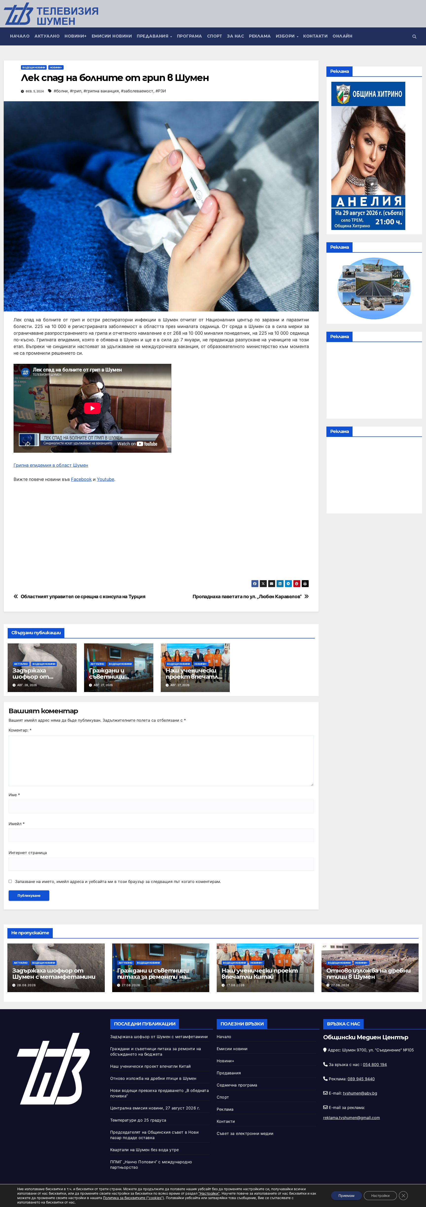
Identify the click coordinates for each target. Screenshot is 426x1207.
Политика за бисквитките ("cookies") (133, 1198)
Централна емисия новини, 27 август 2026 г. (155, 1107)
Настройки (380, 1195)
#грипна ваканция (101, 90)
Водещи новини (33, 67)
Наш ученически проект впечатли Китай (194, 676)
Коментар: (20, 730)
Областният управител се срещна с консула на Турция (83, 596)
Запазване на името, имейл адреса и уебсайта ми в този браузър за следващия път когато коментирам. (118, 881)
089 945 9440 (361, 1078)
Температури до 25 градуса (138, 1120)
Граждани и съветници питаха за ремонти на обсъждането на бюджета (159, 976)
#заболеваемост (137, 90)
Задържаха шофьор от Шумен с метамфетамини (53, 973)
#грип (75, 90)
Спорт (214, 36)
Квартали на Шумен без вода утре (144, 1149)
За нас (235, 36)
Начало (20, 36)
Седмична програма (237, 1085)
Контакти (315, 36)
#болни (61, 90)
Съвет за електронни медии (245, 1133)
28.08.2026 (26, 985)
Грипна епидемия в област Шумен (51, 465)
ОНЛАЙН (342, 36)
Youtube (105, 479)
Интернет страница (28, 852)
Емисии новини (112, 36)
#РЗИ (161, 90)
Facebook (81, 479)
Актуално (47, 36)
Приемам (346, 1195)
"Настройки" (209, 1193)
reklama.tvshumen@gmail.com (351, 1117)
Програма (189, 36)
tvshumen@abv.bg (360, 1093)
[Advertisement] (161, 531)
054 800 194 (375, 1064)
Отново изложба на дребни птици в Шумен (368, 973)
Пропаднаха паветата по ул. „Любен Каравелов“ (247, 596)
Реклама (260, 36)
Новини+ (76, 36)
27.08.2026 (131, 985)
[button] (414, 36)
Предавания (153, 36)
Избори (286, 36)
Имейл (17, 823)
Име (14, 794)
